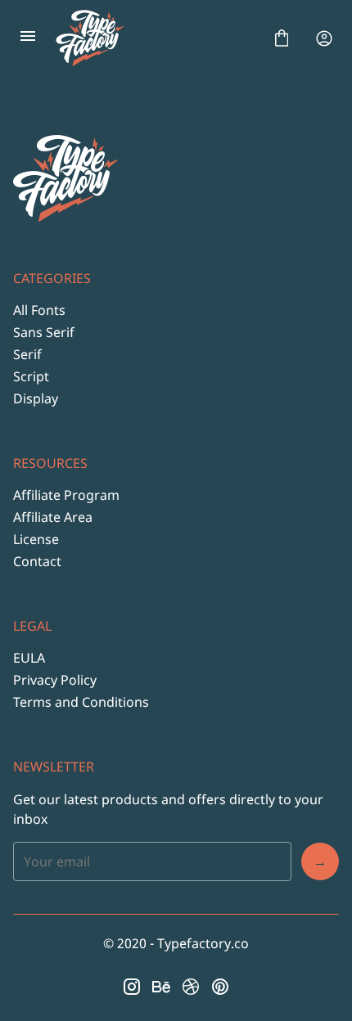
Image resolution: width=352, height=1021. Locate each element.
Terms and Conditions (81, 702)
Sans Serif (43, 332)
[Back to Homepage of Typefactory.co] (155, 38)
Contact (37, 561)
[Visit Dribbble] (190, 986)
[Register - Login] (324, 38)
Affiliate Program (66, 495)
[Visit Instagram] (132, 986)
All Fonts (39, 310)
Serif (27, 354)
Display (35, 398)
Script (31, 376)
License (36, 539)
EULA (29, 658)
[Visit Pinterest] (220, 986)
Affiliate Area (53, 517)
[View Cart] (281, 38)
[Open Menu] (28, 38)
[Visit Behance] (161, 986)
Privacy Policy (55, 680)
